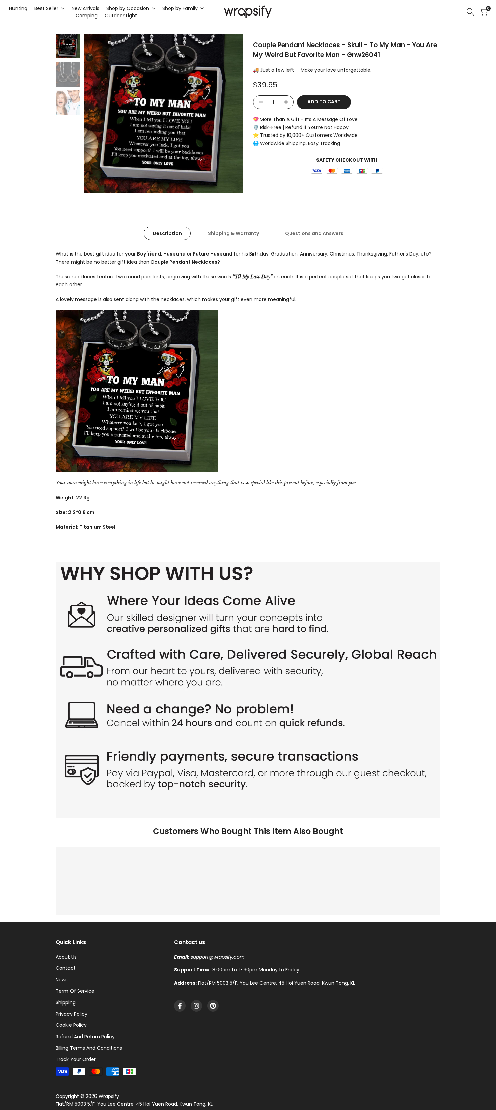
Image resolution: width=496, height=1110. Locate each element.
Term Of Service (75, 991)
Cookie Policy (71, 1025)
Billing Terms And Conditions (89, 1048)
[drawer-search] (470, 12)
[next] (229, 113)
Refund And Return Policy (85, 1036)
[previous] (97, 113)
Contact (66, 968)
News (62, 979)
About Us (66, 957)
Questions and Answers (314, 233)
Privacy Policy (71, 1014)
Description (167, 233)
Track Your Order (76, 1059)
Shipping (66, 1002)
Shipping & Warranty (233, 233)
